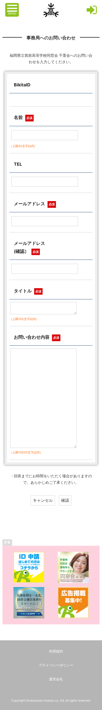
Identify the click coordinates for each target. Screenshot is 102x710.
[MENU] (13, 5)
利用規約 (56, 651)
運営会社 (56, 679)
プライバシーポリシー (56, 665)
